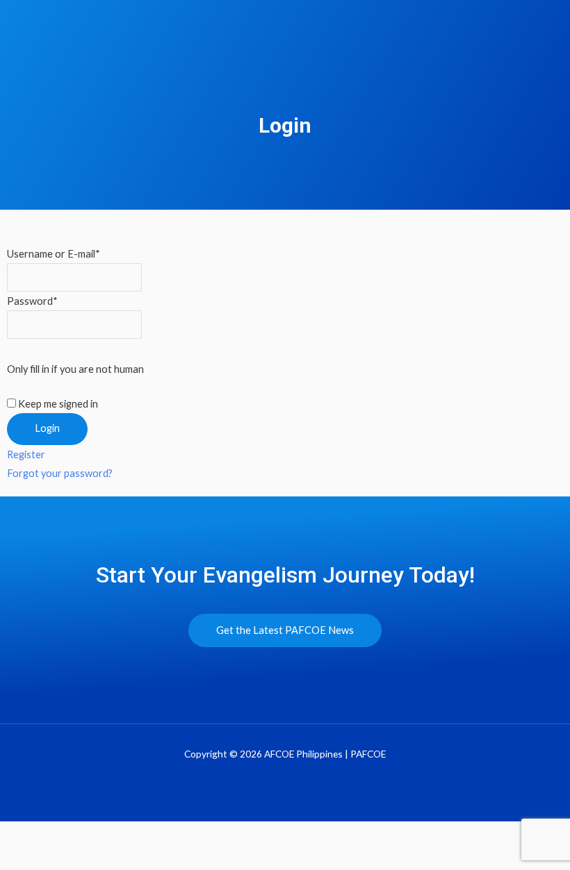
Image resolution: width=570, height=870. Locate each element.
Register (26, 454)
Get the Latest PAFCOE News (285, 630)
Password (32, 301)
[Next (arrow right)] (85, 859)
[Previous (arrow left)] (28, 859)
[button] (552, 37)
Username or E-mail (53, 254)
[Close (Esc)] (201, 835)
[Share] (143, 835)
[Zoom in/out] (28, 835)
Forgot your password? (60, 473)
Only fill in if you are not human (75, 369)
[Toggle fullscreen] (85, 835)
